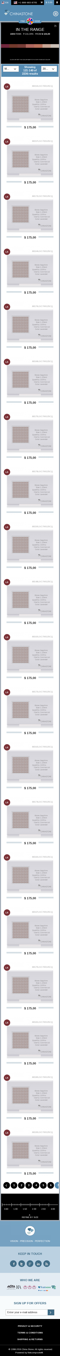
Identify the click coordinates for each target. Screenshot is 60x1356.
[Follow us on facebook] (13, 1263)
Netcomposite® (35, 1352)
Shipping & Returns (30, 1339)
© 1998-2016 (14, 1349)
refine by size (30, 1217)
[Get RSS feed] (46, 1263)
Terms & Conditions (30, 1332)
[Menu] (56, 13)
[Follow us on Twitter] (21, 1263)
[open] (15, 69)
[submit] (51, 1312)
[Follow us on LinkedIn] (38, 1263)
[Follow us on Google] (30, 1263)
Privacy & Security (30, 1326)
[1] (55, 26)
